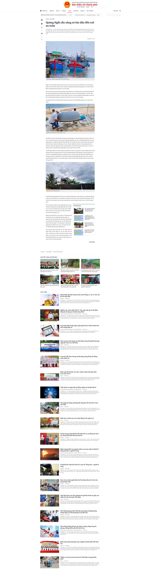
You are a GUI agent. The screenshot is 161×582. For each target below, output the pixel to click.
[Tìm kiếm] (120, 11)
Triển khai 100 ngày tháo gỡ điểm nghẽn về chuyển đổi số (78, 387)
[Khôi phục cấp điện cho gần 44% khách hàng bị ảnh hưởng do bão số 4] (70, 264)
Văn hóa (64, 10)
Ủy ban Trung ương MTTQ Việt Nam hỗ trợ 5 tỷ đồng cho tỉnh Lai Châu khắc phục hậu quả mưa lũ (79, 434)
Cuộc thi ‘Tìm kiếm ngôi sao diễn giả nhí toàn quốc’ (49, 286)
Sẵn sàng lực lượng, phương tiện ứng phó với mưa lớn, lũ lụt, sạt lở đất (79, 403)
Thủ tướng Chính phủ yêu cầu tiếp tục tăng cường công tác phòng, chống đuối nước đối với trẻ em (78, 527)
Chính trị (51, 10)
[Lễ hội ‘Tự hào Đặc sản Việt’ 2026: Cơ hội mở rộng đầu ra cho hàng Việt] (70, 279)
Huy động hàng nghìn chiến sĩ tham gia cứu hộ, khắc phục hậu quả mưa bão (90, 270)
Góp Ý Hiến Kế (90, 10)
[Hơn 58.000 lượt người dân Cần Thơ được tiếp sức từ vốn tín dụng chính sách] (49, 485)
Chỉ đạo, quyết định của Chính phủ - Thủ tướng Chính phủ (70, 313)
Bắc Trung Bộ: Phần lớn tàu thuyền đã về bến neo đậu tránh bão (90, 209)
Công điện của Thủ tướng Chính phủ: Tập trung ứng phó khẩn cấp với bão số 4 (90, 217)
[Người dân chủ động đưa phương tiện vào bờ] (70, 117)
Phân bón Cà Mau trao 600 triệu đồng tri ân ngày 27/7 (77, 418)
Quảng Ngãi (48, 251)
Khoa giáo (75, 10)
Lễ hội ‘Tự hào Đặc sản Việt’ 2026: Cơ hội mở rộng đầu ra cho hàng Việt (69, 286)
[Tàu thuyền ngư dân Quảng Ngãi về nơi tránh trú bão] (70, 59)
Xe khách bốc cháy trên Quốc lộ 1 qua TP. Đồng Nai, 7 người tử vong (79, 465)
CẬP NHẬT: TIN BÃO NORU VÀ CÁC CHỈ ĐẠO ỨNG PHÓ (89, 231)
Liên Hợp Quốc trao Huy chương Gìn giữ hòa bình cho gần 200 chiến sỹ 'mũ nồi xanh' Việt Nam (79, 496)
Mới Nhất (116, 10)
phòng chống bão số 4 (57, 251)
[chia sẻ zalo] (41, 23)
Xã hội (69, 10)
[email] (98, 15)
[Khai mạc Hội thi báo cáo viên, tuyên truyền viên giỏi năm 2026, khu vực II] (49, 377)
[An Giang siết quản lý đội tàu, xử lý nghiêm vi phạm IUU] (90, 279)
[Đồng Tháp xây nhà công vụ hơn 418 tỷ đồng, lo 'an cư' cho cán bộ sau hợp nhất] (49, 300)
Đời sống (52, 19)
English (87, 6)
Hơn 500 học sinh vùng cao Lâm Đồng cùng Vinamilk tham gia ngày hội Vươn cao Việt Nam (79, 342)
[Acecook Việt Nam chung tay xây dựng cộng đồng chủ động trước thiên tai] (49, 361)
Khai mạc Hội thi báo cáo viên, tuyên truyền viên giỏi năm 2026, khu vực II (78, 372)
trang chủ (44, 10)
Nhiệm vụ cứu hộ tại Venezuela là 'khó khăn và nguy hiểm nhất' (78, 558)
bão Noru (43, 251)
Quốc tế (82, 10)
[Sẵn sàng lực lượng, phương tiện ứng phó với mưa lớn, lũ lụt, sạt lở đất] (49, 408)
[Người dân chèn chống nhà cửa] (70, 176)
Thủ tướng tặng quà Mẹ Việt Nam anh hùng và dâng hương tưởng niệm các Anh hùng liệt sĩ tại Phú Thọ (78, 511)
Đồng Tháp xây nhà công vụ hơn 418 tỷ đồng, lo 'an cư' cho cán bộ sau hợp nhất (80, 295)
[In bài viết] (41, 33)
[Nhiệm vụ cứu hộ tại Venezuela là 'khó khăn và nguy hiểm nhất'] (49, 562)
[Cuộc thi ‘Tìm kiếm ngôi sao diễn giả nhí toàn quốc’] (49, 279)
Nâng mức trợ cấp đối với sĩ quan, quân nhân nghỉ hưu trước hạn (49, 270)
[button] (69, 15)
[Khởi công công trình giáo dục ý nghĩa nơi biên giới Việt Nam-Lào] (49, 547)
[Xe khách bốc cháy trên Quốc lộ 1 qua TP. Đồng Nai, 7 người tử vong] (49, 470)
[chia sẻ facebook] (41, 20)
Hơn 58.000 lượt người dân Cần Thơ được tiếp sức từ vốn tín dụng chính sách (79, 481)
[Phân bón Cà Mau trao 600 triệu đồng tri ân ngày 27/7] (49, 423)
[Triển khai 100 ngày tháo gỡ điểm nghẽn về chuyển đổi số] (49, 392)
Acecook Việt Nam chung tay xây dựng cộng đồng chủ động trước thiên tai (78, 357)
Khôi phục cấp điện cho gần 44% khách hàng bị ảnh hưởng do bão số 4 (70, 270)
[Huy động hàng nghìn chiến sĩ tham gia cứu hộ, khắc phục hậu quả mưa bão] (90, 264)
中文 (92, 6)
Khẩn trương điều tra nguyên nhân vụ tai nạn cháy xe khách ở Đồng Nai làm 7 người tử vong (79, 450)
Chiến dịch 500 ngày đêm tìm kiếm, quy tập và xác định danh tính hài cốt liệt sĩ (55, 15)
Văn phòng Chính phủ (91, 15)
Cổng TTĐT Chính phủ (80, 15)
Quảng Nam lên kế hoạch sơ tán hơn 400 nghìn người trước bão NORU (89, 224)
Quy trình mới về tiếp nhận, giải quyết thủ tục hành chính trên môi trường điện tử (79, 326)
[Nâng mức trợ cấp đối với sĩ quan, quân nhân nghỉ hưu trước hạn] (49, 264)
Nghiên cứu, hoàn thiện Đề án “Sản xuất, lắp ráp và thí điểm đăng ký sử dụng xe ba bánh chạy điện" (79, 311)
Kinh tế (58, 10)
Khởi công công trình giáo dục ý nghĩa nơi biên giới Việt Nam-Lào (79, 542)
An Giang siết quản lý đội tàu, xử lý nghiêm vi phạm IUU (89, 286)
